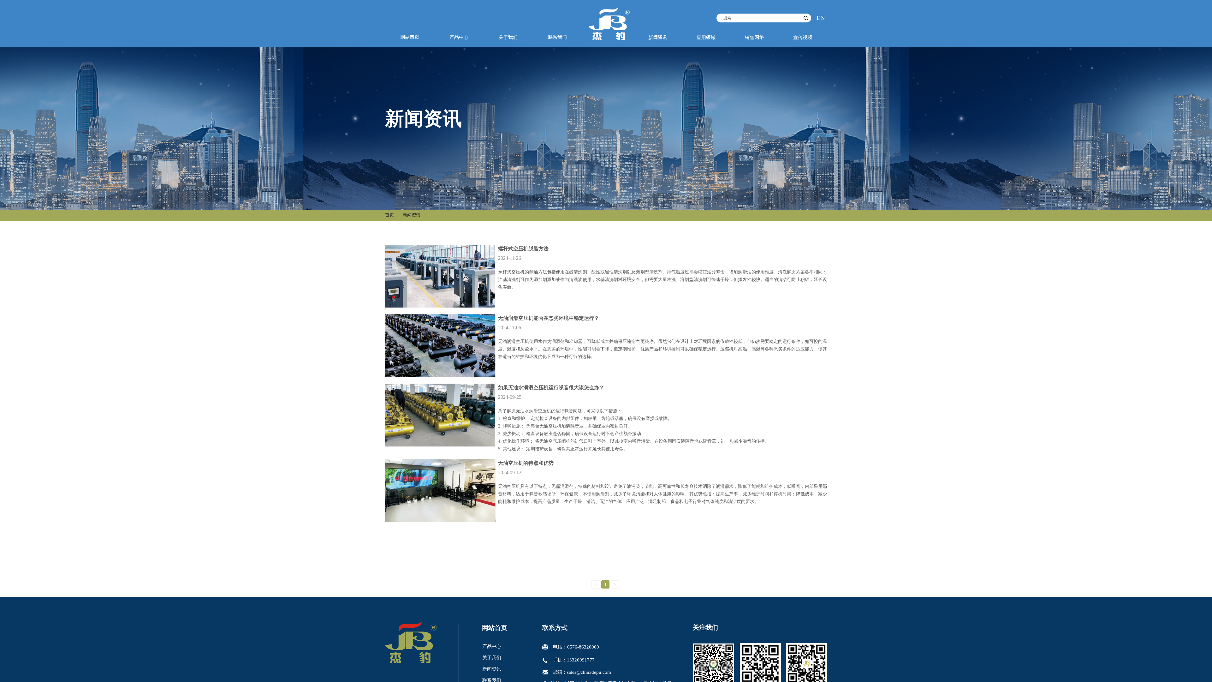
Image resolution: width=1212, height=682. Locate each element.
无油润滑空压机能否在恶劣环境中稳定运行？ (548, 318)
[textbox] (759, 18)
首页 (389, 215)
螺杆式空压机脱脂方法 (523, 248)
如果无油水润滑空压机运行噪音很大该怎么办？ (551, 387)
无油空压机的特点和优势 (526, 463)
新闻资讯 (411, 215)
